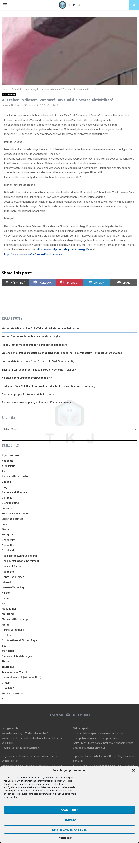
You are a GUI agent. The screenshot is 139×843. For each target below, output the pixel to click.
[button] (133, 770)
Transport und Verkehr (15, 672)
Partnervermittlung (13, 629)
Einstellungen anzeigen (69, 829)
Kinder (6, 592)
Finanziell (7, 524)
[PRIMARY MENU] (5, 5)
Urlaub (6, 682)
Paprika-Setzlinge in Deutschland (21, 747)
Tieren (5, 661)
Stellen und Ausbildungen (17, 656)
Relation (7, 635)
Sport (5, 645)
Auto (4, 471)
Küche (5, 598)
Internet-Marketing (13, 587)
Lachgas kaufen (11, 728)
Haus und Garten (12, 566)
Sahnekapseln (81, 728)
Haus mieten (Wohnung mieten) (20, 561)
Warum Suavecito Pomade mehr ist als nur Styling (32, 336)
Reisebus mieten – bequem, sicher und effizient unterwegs (37, 402)
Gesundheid (9, 545)
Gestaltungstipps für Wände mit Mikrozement (29, 394)
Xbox (5, 698)
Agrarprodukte (10, 455)
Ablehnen (70, 819)
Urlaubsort (8, 688)
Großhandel (9, 550)
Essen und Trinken (13, 518)
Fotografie (8, 534)
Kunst (5, 603)
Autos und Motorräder (15, 476)
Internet (6, 582)
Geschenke (8, 540)
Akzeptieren (69, 809)
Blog (4, 487)
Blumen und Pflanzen (14, 492)
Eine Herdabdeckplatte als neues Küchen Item (99, 733)
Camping (7, 497)
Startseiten (8, 650)
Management (9, 608)
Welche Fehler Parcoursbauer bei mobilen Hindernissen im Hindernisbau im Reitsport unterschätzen (62, 353)
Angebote (7, 460)
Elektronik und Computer (16, 513)
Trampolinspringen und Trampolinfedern (96, 738)
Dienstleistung (9, 95)
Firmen (6, 529)
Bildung (6, 481)
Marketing (8, 613)
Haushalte (8, 571)
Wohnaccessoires (13, 693)
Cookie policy (65, 838)
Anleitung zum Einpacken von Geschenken (27, 377)
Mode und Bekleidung (15, 619)
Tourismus (8, 666)
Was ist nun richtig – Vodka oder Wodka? (25, 733)
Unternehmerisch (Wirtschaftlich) (21, 677)
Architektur (8, 466)
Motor (5, 624)
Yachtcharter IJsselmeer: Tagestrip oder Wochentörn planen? (39, 369)
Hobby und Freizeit (13, 577)
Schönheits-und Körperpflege (19, 640)
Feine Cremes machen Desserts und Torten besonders (34, 344)
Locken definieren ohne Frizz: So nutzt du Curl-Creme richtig (38, 361)
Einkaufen (7, 508)
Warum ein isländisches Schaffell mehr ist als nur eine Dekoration (41, 328)
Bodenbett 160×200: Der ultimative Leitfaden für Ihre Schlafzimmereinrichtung (48, 386)
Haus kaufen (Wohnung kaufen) (20, 555)
